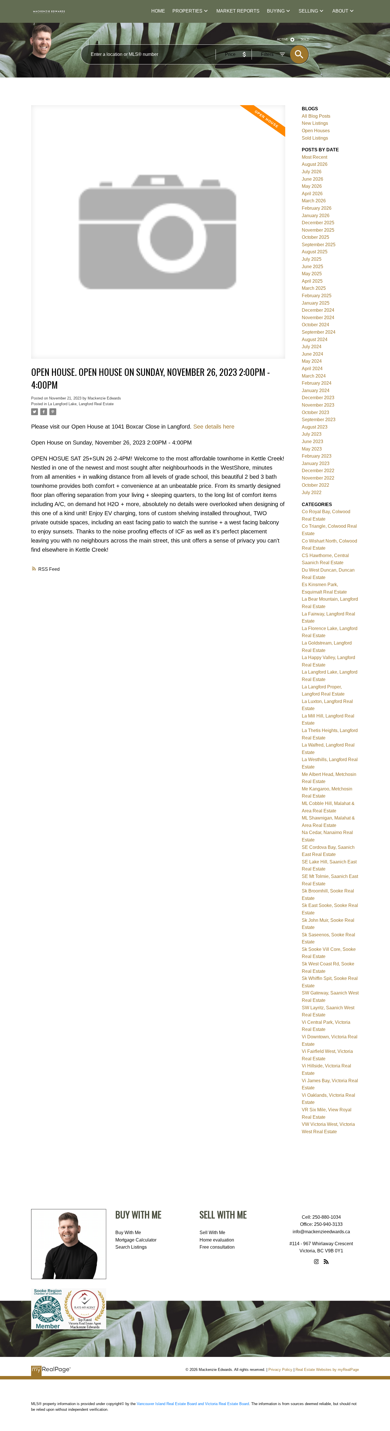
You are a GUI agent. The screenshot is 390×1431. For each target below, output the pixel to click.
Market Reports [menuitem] (238, 11)
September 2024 (318, 332)
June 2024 (312, 354)
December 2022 (318, 470)
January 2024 (315, 390)
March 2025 (314, 288)
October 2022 (315, 485)
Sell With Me (212, 1232)
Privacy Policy (280, 1369)
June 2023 (312, 441)
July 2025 (311, 259)
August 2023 (314, 427)
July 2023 (311, 434)
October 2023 (315, 412)
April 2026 (312, 193)
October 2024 (315, 324)
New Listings (315, 123)
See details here (213, 426)
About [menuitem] (340, 11)
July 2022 (311, 492)
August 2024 (314, 339)
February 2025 (316, 295)
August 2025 (314, 251)
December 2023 (318, 397)
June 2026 (312, 179)
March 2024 (314, 376)
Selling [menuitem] (308, 11)
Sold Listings (315, 138)
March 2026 (314, 200)
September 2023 (318, 419)
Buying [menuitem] (276, 11)
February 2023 (316, 456)
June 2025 (312, 266)
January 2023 (315, 463)
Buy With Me (128, 1232)
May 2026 (312, 186)
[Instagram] (316, 1262)
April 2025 (312, 281)
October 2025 (315, 237)
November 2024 (318, 317)
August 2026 (314, 164)
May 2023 (312, 449)
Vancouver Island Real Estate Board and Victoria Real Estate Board (193, 1404)
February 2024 (316, 383)
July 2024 (311, 346)
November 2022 (318, 478)
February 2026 (316, 208)
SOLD (305, 39)
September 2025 (318, 244)
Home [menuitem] (158, 11)
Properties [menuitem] (187, 11)
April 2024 (312, 368)
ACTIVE (282, 39)
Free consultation (217, 1247)
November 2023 (318, 405)
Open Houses (316, 130)
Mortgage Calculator (135, 1240)
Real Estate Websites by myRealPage (327, 1369)
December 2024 (318, 310)
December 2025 (318, 222)
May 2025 (312, 273)
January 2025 (315, 303)
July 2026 (311, 171)
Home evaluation (217, 1240)
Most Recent (314, 157)
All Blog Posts (316, 116)
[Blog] (326, 1262)
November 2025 (318, 230)
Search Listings (131, 1247)
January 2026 (315, 215)
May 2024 (312, 361)
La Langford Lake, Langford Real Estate (81, 404)
